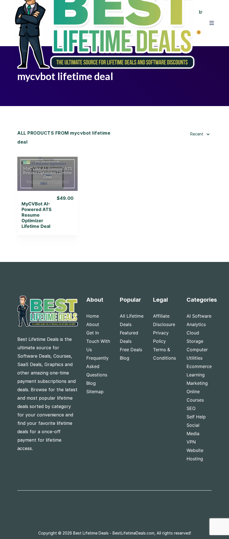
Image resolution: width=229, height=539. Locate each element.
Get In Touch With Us (98, 341)
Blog (91, 383)
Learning (196, 375)
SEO (191, 408)
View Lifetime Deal (47, 180)
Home (92, 316)
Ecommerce (199, 366)
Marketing (197, 383)
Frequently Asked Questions (97, 366)
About (92, 324)
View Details (47, 166)
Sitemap (95, 391)
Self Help (196, 417)
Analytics (196, 324)
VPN (191, 442)
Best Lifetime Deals (91, 533)
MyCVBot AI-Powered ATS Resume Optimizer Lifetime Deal (36, 215)
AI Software (199, 316)
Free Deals (131, 349)
